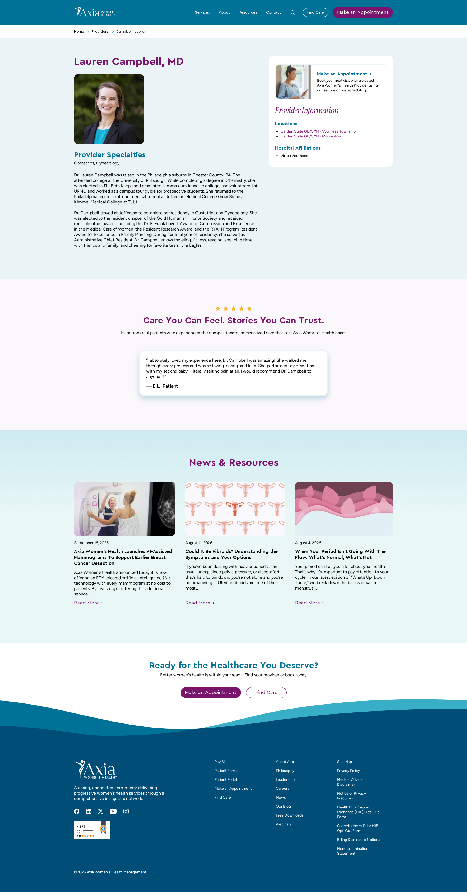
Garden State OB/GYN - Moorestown (312, 136)
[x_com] (100, 811)
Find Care (315, 12)
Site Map (344, 761)
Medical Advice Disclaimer (350, 782)
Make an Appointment (363, 12)
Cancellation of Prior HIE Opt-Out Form (357, 828)
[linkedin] (88, 811)
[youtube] (113, 811)
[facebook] (76, 811)
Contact (273, 12)
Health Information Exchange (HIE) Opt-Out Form (358, 812)
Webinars (284, 824)
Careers (282, 788)
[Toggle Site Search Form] (293, 12)
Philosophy (285, 770)
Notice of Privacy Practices (351, 796)
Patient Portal (226, 779)
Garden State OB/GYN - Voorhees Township (318, 131)
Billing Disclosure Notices (358, 839)
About (224, 12)
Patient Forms (226, 770)
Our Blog (283, 806)
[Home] (95, 12)
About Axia (285, 761)
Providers (100, 32)
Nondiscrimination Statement (352, 851)
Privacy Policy (348, 770)
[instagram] (126, 811)
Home (79, 32)
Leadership (285, 779)
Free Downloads (289, 815)
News (281, 797)
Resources (248, 12)
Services (202, 12)
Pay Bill (220, 761)
